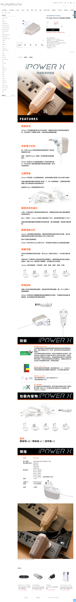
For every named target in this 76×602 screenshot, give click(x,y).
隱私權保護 (38, 597)
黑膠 (40, 10)
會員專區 (72, 10)
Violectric (4, 89)
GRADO (3, 55)
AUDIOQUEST (4, 23)
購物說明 (66, 10)
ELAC (3, 46)
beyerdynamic (5, 31)
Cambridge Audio (6, 38)
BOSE (3, 33)
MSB (3, 72)
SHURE (3, 78)
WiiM (3, 91)
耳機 (32, 10)
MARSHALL (4, 68)
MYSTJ (3, 74)
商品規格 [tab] (25, 57)
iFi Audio (4, 57)
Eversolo (4, 48)
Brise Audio (4, 36)
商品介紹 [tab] (20, 57)
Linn (3, 67)
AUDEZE (3, 21)
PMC (3, 76)
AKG (3, 19)
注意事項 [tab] (31, 57)
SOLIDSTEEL (4, 82)
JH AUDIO (4, 63)
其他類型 (54, 10)
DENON (3, 44)
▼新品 (17, 10)
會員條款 (25, 597)
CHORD (3, 40)
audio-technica (5, 25)
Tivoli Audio (5, 87)
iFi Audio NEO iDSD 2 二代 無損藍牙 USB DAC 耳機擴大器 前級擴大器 (66, 588)
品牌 (27, 10)
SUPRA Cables (5, 85)
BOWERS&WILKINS (6, 34)
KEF (3, 65)
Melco (3, 70)
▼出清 (22, 10)
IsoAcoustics (5, 59)
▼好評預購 (11, 10)
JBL (2, 61)
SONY (3, 84)
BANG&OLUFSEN (5, 29)
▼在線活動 (4, 10)
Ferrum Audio (5, 50)
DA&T (3, 42)
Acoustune (4, 17)
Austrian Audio (5, 27)
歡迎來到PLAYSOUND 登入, (58, 2)
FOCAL (3, 53)
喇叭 (36, 10)
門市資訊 (60, 10)
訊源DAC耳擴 (46, 10)
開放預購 (53, 29)
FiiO (3, 51)
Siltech (3, 80)
